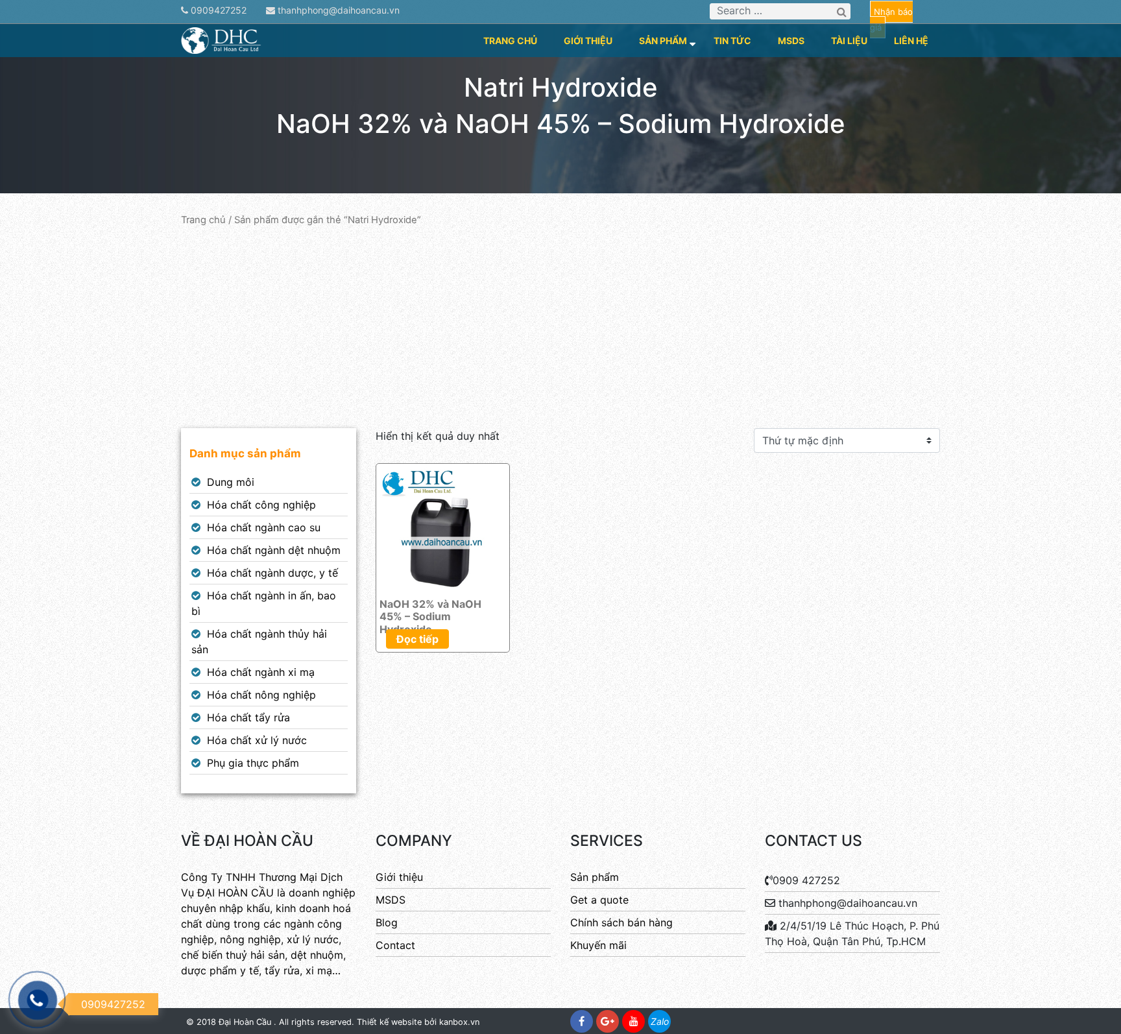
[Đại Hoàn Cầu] (221, 39)
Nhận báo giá (891, 19)
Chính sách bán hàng (621, 922)
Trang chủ (510, 40)
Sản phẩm (663, 40)
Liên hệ (911, 40)
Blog (387, 922)
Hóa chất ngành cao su (263, 527)
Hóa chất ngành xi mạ (261, 672)
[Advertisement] (560, 327)
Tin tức (732, 40)
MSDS (791, 40)
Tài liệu (849, 40)
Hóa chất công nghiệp (261, 504)
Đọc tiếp (417, 638)
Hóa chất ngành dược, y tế (272, 572)
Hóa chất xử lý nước (257, 740)
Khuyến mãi (598, 945)
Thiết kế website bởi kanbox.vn (418, 1022)
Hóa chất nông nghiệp (261, 694)
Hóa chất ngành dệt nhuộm (274, 550)
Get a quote (599, 899)
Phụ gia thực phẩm (253, 762)
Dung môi (230, 481)
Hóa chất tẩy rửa (248, 717)
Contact (395, 945)
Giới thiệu (588, 40)
